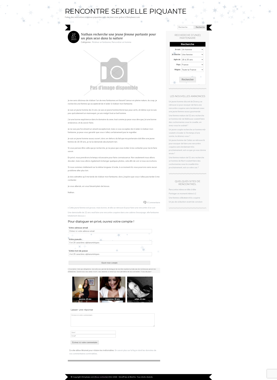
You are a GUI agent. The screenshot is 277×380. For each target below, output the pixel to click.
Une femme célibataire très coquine (184, 198)
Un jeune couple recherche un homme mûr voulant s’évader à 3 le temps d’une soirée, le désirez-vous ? (187, 132)
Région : (178, 70)
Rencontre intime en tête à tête (182, 189)
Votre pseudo (75, 239)
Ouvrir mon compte (109, 263)
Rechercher (188, 79)
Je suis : (178, 49)
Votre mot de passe (78, 250)
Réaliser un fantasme (101, 42)
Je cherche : (176, 55)
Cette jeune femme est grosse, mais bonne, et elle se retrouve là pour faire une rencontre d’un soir (112, 208)
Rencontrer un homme (121, 42)
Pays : (178, 65)
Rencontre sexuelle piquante (126, 11)
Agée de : (177, 60)
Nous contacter (101, 377)
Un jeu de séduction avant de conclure (185, 202)
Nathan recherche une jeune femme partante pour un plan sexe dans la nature (118, 36)
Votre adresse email (78, 227)
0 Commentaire (153, 202)
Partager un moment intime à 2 (182, 193)
